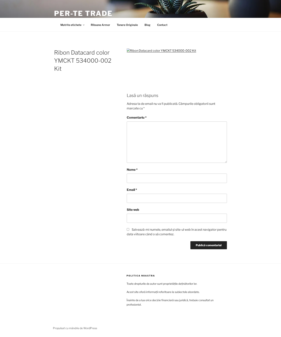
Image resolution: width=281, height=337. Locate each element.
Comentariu (137, 117)
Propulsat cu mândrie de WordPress (75, 328)
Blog (147, 24)
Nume (132, 169)
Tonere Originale (127, 24)
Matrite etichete (70, 24)
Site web (133, 210)
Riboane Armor (100, 24)
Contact (162, 24)
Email (132, 190)
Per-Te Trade (83, 13)
